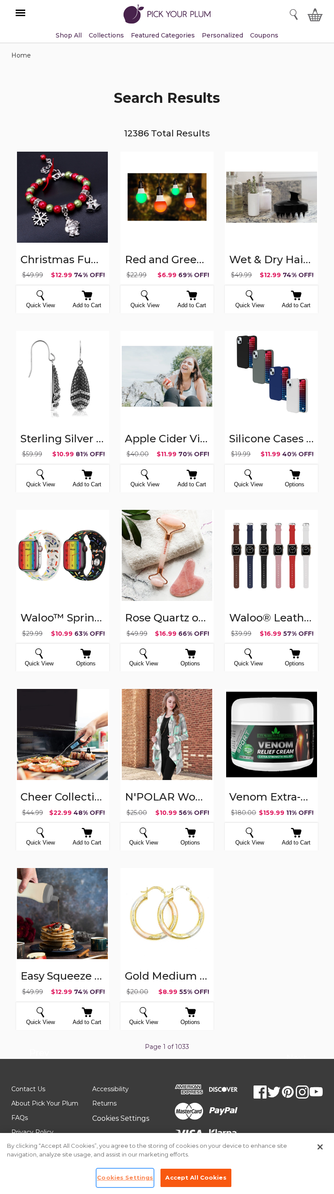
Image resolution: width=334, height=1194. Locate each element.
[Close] (320, 1147)
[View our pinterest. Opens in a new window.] (287, 1092)
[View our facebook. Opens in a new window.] (260, 1092)
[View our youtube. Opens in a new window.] (316, 1092)
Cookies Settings (120, 1118)
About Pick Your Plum (44, 1103)
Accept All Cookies (195, 1177)
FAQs (19, 1118)
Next (296, 1059)
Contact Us (28, 1089)
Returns (104, 1103)
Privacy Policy (32, 1132)
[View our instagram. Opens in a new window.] (302, 1092)
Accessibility (110, 1089)
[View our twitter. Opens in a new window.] (274, 1092)
